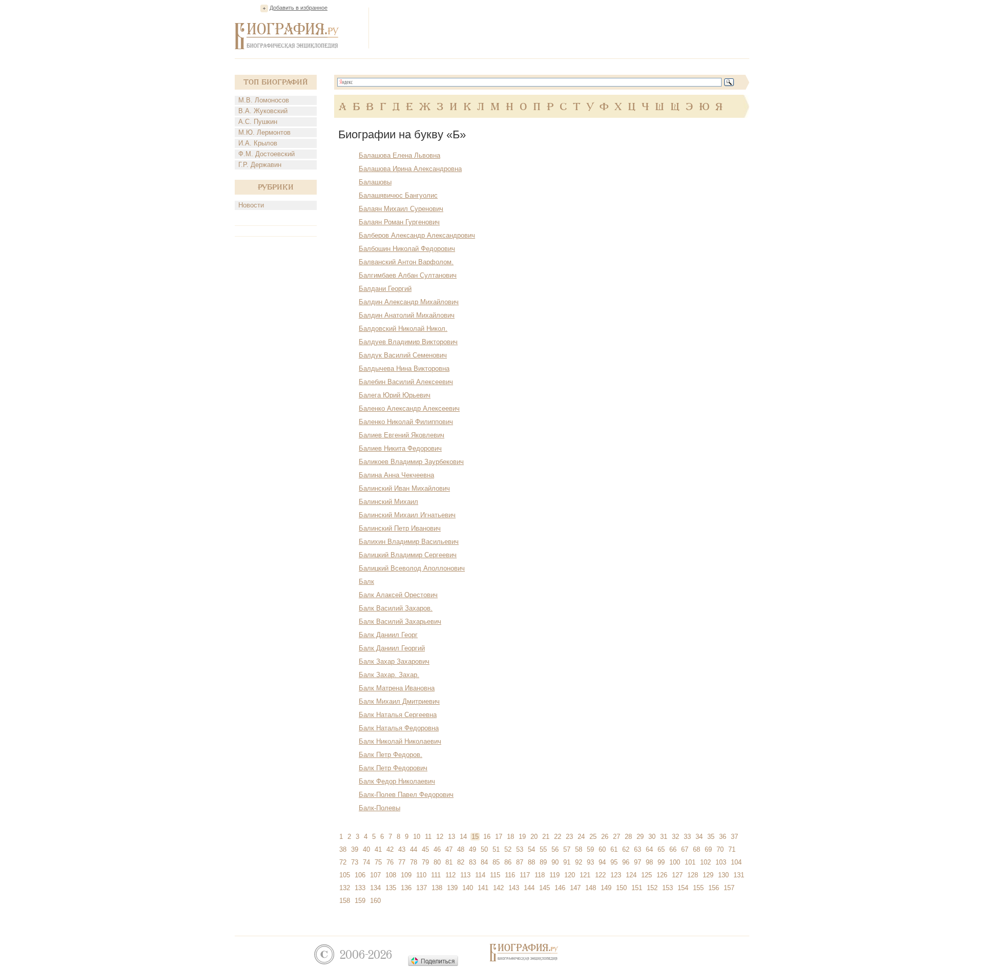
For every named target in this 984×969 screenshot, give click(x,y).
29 (640, 836)
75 (378, 862)
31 (663, 836)
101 (690, 862)
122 (600, 875)
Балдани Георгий (385, 288)
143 (513, 888)
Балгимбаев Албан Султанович (408, 275)
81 (449, 862)
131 (738, 875)
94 (602, 862)
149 (606, 888)
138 (437, 888)
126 (662, 875)
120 (569, 875)
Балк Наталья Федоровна (399, 728)
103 (720, 862)
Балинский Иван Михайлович (404, 488)
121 (585, 875)
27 (616, 836)
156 (713, 888)
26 (604, 836)
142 (498, 888)
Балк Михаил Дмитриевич (399, 701)
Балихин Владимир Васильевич (409, 541)
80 (437, 862)
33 (687, 836)
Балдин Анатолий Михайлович (407, 315)
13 (451, 836)
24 (581, 836)
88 (531, 862)
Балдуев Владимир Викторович (408, 342)
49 (472, 849)
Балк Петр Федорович (393, 768)
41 (378, 849)
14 (463, 836)
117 (525, 875)
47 (449, 849)
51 (496, 849)
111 (436, 875)
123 (615, 875)
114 (480, 875)
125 (646, 875)
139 (452, 888)
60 (602, 849)
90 (555, 862)
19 (522, 836)
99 (661, 862)
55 (543, 849)
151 (636, 888)
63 (637, 849)
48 (460, 849)
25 (593, 836)
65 (661, 849)
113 (465, 875)
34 (699, 836)
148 (590, 888)
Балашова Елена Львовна (399, 155)
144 (529, 888)
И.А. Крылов (257, 143)
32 (675, 836)
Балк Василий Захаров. (396, 608)
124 (631, 875)
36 (722, 836)
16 (486, 836)
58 (578, 849)
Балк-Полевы (379, 808)
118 (540, 875)
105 (344, 875)
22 (557, 836)
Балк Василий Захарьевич (400, 621)
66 (672, 849)
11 (428, 836)
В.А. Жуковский (263, 111)
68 (696, 849)
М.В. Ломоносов (263, 100)
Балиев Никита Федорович (400, 448)
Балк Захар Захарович (394, 661)
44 (413, 849)
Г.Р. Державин (259, 164)
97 (637, 862)
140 (467, 888)
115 (495, 875)
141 (483, 888)
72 (342, 862)
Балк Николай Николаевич (400, 741)
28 (628, 836)
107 (375, 875)
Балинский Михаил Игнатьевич (407, 515)
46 (437, 849)
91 (566, 862)
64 (649, 849)
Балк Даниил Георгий (392, 648)
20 (534, 836)
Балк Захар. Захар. (389, 675)
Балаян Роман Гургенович (399, 222)
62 (625, 849)
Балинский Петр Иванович (400, 528)
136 (406, 888)
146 (560, 888)
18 (510, 836)
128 (692, 875)
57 (566, 849)
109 (406, 875)
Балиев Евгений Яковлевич (401, 435)
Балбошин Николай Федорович (407, 248)
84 (484, 862)
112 (450, 875)
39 (354, 849)
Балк (366, 581)
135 (390, 888)
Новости (251, 205)
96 (625, 862)
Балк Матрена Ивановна (397, 688)
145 (544, 888)
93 (590, 862)
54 (531, 849)
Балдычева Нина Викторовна (404, 368)
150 (621, 888)
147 (575, 888)
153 (667, 888)
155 (698, 888)
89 (543, 862)
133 (360, 888)
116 (510, 875)
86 (507, 862)
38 (342, 849)
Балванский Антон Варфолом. (406, 262)
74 (366, 862)
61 (614, 849)
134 (375, 888)
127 (677, 875)
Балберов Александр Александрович (417, 235)
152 (652, 888)
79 (425, 862)
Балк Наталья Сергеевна (398, 715)
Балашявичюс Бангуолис (398, 195)
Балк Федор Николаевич (397, 781)
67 (684, 849)
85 (496, 862)
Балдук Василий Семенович (403, 355)
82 (460, 862)
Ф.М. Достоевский (266, 154)
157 (729, 888)
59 (590, 849)
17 (498, 836)
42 (390, 849)
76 (390, 862)
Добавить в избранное (298, 8)
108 (390, 875)
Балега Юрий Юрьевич (394, 395)
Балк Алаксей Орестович (398, 595)
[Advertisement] (562, 28)
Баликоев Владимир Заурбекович (411, 462)
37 (734, 836)
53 (519, 849)
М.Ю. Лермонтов (264, 132)
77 (401, 862)
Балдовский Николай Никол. (403, 328)
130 (723, 875)
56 (555, 849)
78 (413, 862)
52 (507, 849)
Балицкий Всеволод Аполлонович (412, 568)
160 (375, 900)
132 (344, 888)
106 (360, 875)
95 (614, 862)
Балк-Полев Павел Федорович (406, 794)
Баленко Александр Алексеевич (409, 408)
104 (736, 862)
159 (360, 900)
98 (649, 862)
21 (545, 836)
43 (401, 849)
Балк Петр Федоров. (390, 755)
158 (344, 900)
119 (554, 875)
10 (416, 836)
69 (708, 849)
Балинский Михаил (388, 501)
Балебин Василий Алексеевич (406, 382)
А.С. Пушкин (257, 121)
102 (705, 862)
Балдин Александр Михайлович (409, 302)
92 (578, 862)
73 (354, 862)
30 (651, 836)
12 (439, 836)
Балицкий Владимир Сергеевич (408, 555)
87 (519, 862)
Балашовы (375, 182)
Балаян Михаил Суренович (401, 209)
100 (674, 862)
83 (472, 862)
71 (731, 849)
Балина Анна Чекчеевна (396, 475)
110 (421, 875)
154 (683, 888)
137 (421, 888)
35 (710, 836)
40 (366, 849)
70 (720, 849)
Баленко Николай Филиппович (406, 422)
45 (425, 849)
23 (569, 836)
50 (484, 849)
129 (708, 875)
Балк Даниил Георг (388, 635)
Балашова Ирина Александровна (410, 169)
